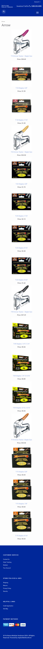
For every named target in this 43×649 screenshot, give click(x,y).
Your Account (7, 568)
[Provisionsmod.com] (7, 6)
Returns (5, 585)
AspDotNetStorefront (25, 637)
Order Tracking (7, 562)
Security (5, 591)
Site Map (5, 608)
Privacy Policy (7, 588)
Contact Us (6, 559)
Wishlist (5, 565)
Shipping (5, 582)
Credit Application (8, 606)
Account (36, 2)
